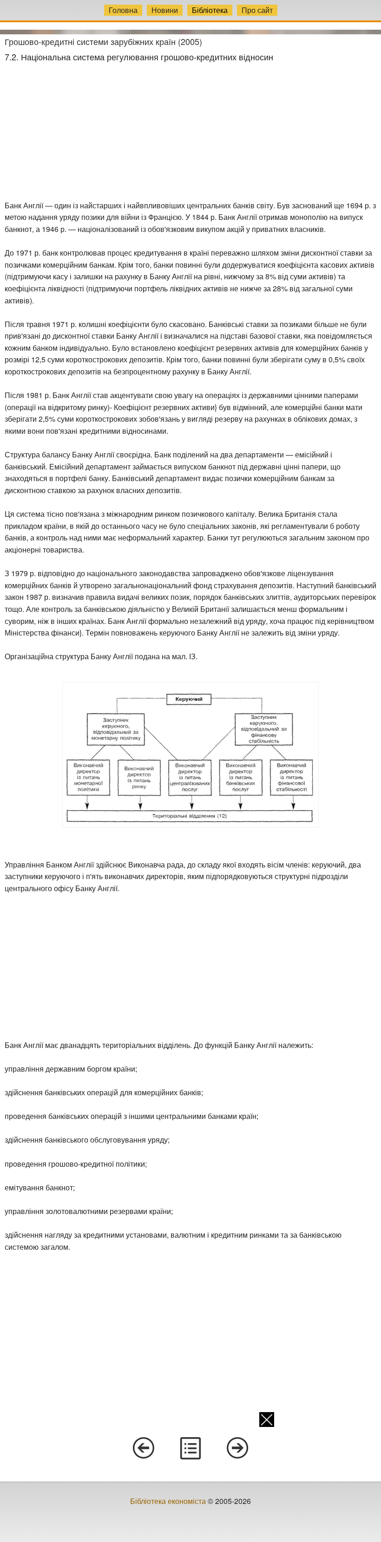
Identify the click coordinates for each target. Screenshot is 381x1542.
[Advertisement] (190, 131)
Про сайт (257, 10)
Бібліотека (210, 10)
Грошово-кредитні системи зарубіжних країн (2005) (103, 41)
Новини (164, 10)
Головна (123, 10)
